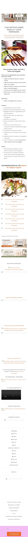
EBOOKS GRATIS (14, 510)
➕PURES (14, 453)
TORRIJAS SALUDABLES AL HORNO (14, 297)
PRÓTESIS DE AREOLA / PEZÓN (14, 502)
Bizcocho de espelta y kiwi (14, 358)
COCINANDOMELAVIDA (14, 8)
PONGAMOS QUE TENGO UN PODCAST (14, 516)
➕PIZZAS (14, 450)
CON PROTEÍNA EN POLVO (18, 35)
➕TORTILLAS (14, 459)
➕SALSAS (14, 442)
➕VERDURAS (14, 462)
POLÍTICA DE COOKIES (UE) (14, 519)
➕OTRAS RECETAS (14, 465)
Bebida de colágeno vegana (16, 166)
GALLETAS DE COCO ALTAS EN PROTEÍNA (14, 325)
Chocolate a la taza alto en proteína (14, 269)
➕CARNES (14, 436)
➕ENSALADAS (14, 439)
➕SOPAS (14, 456)
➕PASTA (14, 445)
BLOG (14, 513)
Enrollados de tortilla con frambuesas (14, 330)
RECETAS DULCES (19, 37)
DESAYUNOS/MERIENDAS (10, 37)
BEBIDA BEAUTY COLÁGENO (14, 505)
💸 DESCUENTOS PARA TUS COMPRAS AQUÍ (14, 534)
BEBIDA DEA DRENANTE (14, 507)
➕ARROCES (14, 433)
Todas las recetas (8, 35)
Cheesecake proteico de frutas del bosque (14, 363)
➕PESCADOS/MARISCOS (13, 447)
